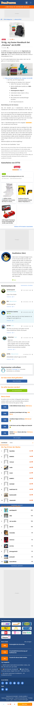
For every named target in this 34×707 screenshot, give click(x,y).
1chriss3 (11, 462)
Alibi (10, 515)
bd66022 (11, 456)
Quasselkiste (12, 561)
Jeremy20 (12, 557)
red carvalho (12, 521)
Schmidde (12, 533)
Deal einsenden (17, 381)
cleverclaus (12, 337)
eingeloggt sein (16, 369)
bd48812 (11, 478)
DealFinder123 (13, 489)
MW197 (11, 526)
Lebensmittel (17, 19)
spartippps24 (13, 510)
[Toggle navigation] (31, 2)
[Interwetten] (6, 628)
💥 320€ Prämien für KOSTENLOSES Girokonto (17, 7)
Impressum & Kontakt (12, 696)
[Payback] (27, 628)
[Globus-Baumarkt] (16, 623)
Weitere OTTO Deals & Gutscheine (23, 226)
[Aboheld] (6, 623)
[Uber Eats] (27, 632)
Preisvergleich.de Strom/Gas (17, 644)
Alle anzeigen (17, 437)
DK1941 (10, 325)
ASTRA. (12, 354)
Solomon (11, 539)
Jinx (12, 301)
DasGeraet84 (12, 495)
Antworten (9, 296)
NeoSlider (12, 451)
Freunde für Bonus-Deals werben (18, 657)
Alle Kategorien (8, 19)
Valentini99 (12, 500)
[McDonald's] (16, 628)
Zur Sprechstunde (17, 390)
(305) (20, 169)
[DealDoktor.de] (8, 2)
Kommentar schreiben (27, 285)
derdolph (11, 484)
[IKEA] (27, 623)
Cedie (10, 467)
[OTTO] (4, 39)
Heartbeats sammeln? (17, 505)
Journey (11, 546)
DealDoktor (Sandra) (12, 312)
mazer (11, 473)
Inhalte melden (23, 696)
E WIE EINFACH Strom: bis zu (20, 406)
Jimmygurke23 (13, 551)
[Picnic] (6, 632)
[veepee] (6, 637)
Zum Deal (24, 704)
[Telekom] (16, 632)
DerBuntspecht (11, 290)
